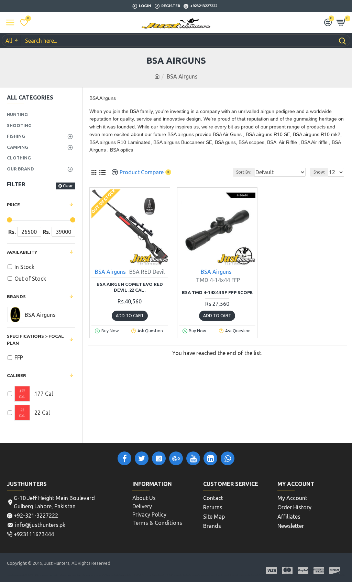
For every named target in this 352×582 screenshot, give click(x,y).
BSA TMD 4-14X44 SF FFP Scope (217, 292)
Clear (68, 186)
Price (13, 204)
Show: (319, 172)
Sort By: (243, 172)
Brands (16, 296)
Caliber (16, 375)
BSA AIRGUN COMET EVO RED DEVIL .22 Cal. (130, 287)
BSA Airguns (110, 272)
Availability (22, 252)
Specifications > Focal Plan (35, 339)
